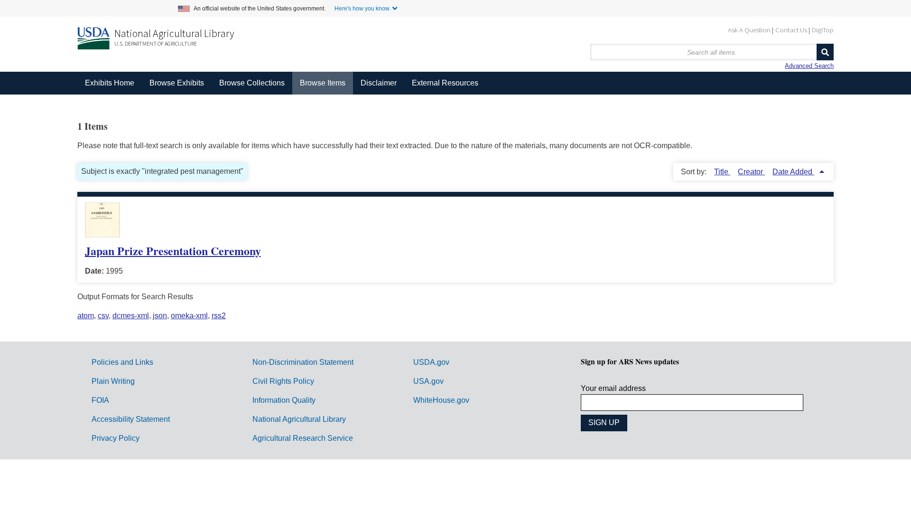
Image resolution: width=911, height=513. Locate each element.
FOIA (100, 400)
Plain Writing (113, 381)
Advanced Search (809, 65)
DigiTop (823, 29)
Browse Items (322, 83)
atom (85, 316)
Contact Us (791, 29)
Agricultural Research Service (302, 438)
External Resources (445, 83)
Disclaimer (379, 83)
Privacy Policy (115, 438)
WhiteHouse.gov (441, 400)
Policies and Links (122, 362)
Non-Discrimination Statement (302, 362)
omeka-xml (189, 316)
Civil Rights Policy (283, 381)
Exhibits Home (109, 83)
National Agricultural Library (174, 33)
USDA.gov (431, 362)
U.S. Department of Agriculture (155, 43)
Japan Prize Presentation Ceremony (173, 250)
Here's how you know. (362, 8)
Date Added (793, 172)
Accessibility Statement (131, 419)
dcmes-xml (130, 316)
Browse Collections (252, 83)
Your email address (613, 388)
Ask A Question (749, 29)
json (160, 316)
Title (722, 172)
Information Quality (284, 400)
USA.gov (428, 381)
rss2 (219, 316)
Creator (751, 172)
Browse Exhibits (176, 83)
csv (103, 316)
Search (825, 52)
